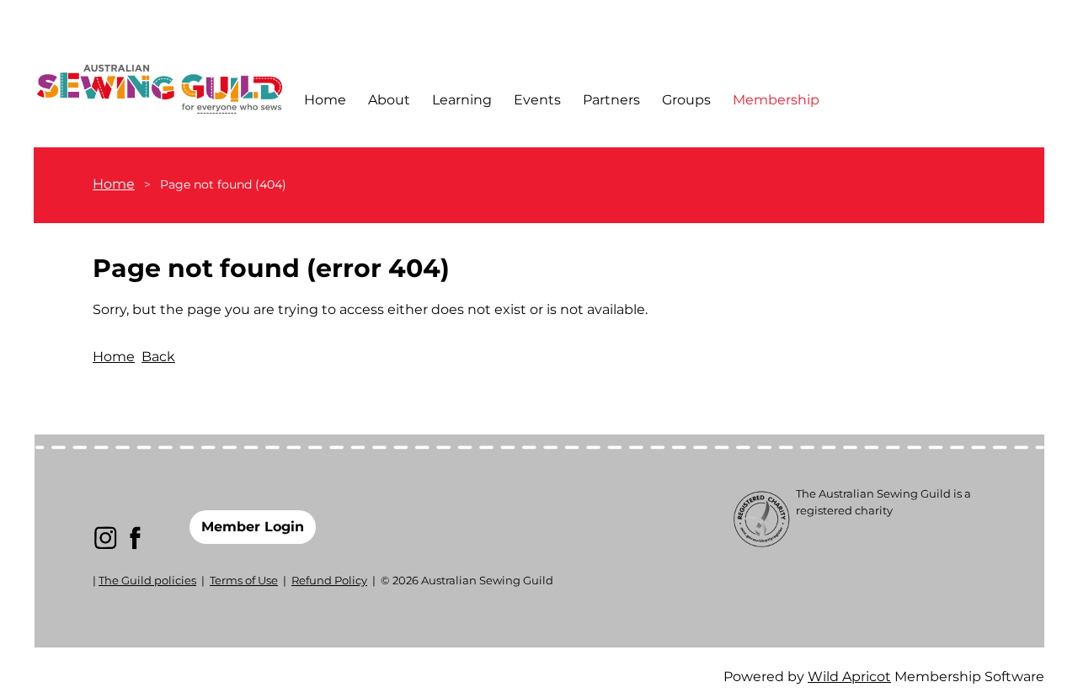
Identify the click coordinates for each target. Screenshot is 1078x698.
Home (114, 184)
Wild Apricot (849, 677)
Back (158, 357)
